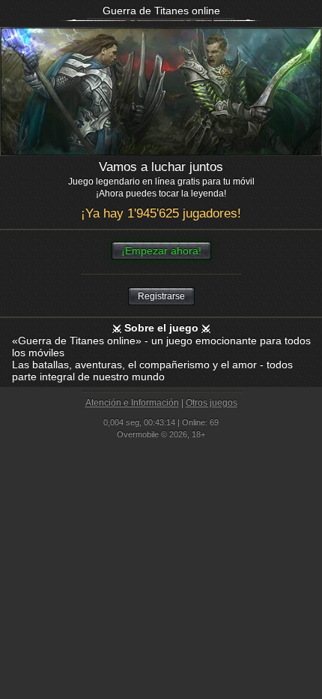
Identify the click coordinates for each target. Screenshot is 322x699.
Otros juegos (211, 403)
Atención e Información (132, 403)
